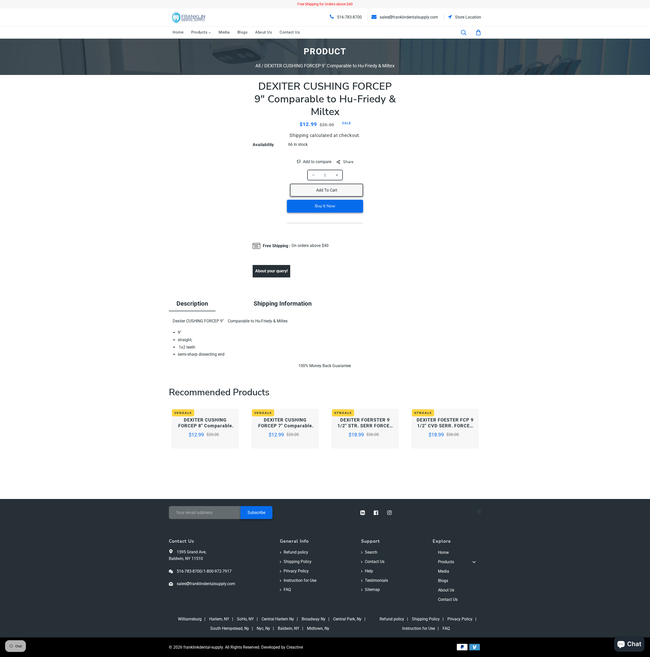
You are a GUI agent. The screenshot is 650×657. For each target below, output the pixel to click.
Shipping (298, 135)
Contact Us (374, 561)
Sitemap (372, 589)
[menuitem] (178, 32)
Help (369, 571)
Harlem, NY (219, 619)
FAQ (287, 589)
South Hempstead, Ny (229, 628)
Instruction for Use (300, 580)
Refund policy (296, 552)
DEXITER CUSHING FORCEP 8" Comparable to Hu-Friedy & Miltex (205, 423)
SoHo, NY (245, 619)
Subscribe (256, 512)
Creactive (294, 647)
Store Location (467, 17)
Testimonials (376, 580)
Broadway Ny (314, 619)
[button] (467, 32)
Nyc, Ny (263, 628)
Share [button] (348, 162)
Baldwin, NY (288, 628)
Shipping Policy (298, 561)
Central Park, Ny (347, 619)
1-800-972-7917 (217, 571)
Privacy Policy (296, 571)
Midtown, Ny (318, 628)
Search (371, 552)
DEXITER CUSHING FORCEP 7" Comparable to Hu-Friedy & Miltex (285, 423)
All (258, 65)
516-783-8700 (349, 17)
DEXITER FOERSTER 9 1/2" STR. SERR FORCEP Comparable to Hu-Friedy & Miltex (365, 423)
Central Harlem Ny (278, 619)
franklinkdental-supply (203, 647)
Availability (263, 144)
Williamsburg (190, 619)
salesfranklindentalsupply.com (408, 17)
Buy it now (325, 206)
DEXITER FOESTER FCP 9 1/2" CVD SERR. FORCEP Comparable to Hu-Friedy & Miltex (445, 423)
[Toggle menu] (474, 562)
